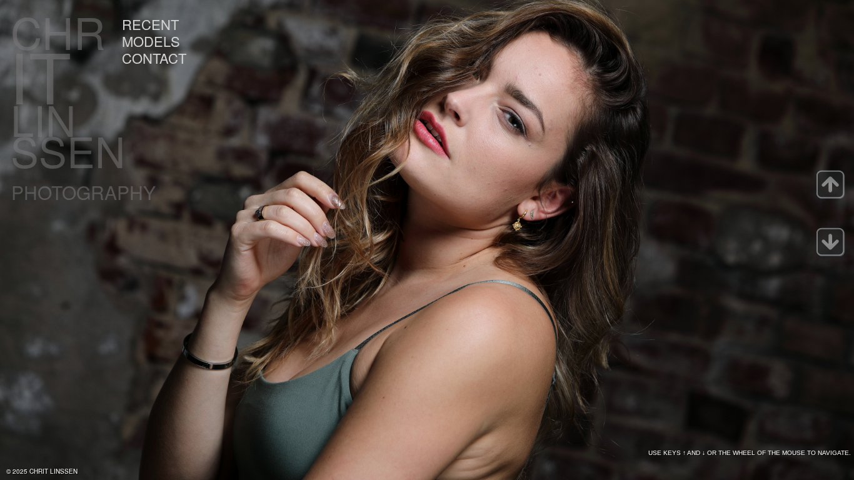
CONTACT (154, 58)
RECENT (150, 24)
